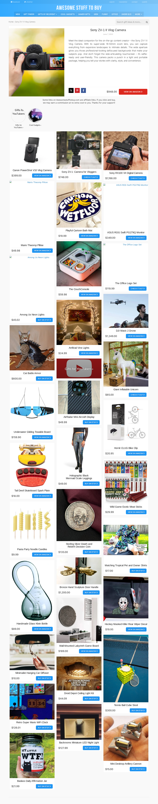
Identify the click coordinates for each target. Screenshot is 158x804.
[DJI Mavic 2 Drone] (125, 311)
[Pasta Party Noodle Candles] (32, 523)
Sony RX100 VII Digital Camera (126, 173)
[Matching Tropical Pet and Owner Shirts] (125, 540)
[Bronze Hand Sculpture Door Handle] (79, 570)
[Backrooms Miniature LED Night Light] (79, 722)
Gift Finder (29, 14)
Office (115, 14)
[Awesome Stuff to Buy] (79, 7)
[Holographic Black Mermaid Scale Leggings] (79, 450)
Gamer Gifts (84, 14)
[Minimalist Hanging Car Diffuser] (32, 652)
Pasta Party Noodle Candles (32, 549)
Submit (144, 2)
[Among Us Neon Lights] (37, 284)
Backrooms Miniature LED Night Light (79, 742)
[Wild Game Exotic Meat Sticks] (125, 481)
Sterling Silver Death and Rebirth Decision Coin (79, 545)
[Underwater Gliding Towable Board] (32, 406)
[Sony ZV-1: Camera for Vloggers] (79, 150)
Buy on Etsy (44, 320)
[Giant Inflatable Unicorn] (125, 364)
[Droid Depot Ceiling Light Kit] (79, 673)
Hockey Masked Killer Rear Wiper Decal (126, 624)
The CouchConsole (79, 289)
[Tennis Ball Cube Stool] (125, 668)
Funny (105, 14)
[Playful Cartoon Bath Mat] (79, 205)
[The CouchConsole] (79, 263)
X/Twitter (29, 2)
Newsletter (123, 2)
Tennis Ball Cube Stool (126, 705)
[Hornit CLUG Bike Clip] (125, 422)
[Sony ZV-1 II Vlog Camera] (36, 62)
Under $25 (126, 14)
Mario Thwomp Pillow (32, 245)
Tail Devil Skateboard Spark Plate (32, 490)
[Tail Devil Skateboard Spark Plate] (32, 465)
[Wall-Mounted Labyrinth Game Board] (79, 620)
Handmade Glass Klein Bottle (32, 623)
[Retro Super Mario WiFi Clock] (32, 701)
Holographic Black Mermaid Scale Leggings (79, 477)
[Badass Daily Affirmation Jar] (32, 755)
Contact (135, 2)
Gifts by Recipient (47, 14)
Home (11, 22)
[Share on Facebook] (83, 90)
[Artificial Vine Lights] (79, 322)
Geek (96, 14)
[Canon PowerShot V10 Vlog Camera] (32, 149)
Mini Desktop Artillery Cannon (125, 763)
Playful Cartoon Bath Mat (79, 230)
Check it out (90, 177)
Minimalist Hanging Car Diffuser (32, 673)
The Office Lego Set (126, 283)
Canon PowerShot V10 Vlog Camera (32, 170)
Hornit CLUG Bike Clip (126, 448)
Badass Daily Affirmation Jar (32, 781)
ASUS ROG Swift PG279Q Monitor (126, 232)
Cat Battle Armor (32, 373)
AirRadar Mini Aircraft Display (79, 417)
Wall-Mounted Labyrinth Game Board (79, 645)
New (18, 14)
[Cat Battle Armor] (32, 347)
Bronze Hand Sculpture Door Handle (79, 587)
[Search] (146, 22)
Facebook (16, 2)
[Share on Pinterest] (77, 90)
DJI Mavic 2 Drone (126, 330)
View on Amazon (132, 92)
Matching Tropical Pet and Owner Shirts (126, 565)
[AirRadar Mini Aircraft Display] (79, 397)
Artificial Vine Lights (79, 347)
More (138, 14)
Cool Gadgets (68, 14)
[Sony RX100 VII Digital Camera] (125, 150)
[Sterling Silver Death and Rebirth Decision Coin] (79, 515)
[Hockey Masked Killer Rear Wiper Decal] (125, 598)
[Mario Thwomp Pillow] (36, 211)
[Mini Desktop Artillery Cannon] (125, 738)
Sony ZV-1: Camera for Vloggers (79, 171)
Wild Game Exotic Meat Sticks (126, 506)
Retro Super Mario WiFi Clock (32, 722)
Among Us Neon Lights (32, 314)
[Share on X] (71, 90)
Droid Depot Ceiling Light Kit (79, 693)
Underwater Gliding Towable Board (32, 432)
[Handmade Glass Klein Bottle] (32, 590)
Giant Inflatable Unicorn (125, 389)
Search (112, 2)
